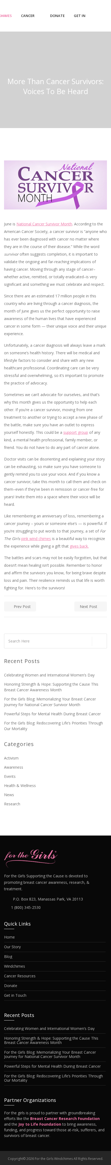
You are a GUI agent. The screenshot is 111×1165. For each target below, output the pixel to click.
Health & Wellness (20, 785)
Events (10, 776)
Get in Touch (80, 20)
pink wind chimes (36, 538)
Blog (8, 956)
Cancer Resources (31, 20)
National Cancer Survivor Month (44, 223)
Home (9, 937)
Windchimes (14, 966)
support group (75, 432)
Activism (11, 758)
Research (12, 803)
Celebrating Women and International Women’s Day (49, 675)
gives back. (79, 546)
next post (88, 606)
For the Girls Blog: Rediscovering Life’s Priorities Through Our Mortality (53, 725)
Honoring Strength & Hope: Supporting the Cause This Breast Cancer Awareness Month (51, 687)
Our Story (12, 947)
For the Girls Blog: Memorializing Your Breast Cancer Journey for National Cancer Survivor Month (50, 701)
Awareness (13, 767)
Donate (57, 15)
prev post (22, 606)
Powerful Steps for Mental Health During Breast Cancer (52, 713)
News (9, 794)
